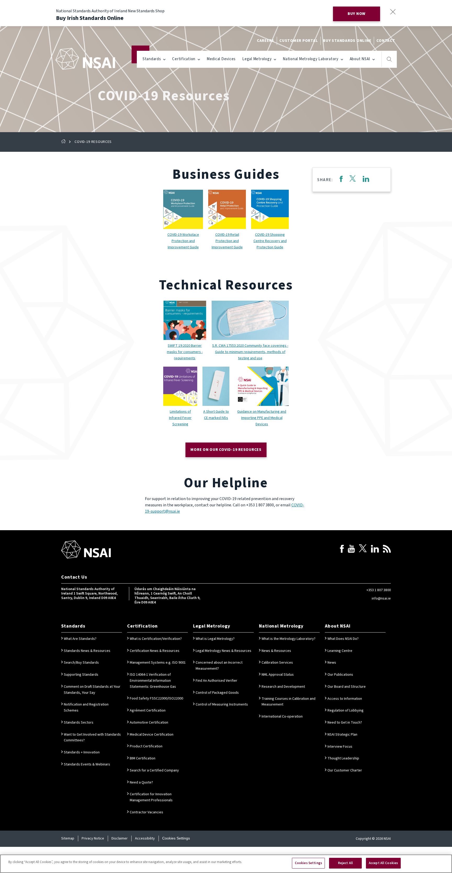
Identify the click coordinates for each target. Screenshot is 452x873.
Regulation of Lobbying (345, 710)
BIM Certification (142, 758)
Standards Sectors (78, 722)
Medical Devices (221, 59)
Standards (152, 59)
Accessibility (145, 838)
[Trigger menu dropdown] (164, 59)
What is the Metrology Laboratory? (288, 638)
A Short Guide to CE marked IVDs (216, 415)
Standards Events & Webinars (87, 764)
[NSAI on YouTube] (351, 549)
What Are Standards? (80, 638)
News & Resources (276, 650)
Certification (183, 59)
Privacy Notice (93, 838)
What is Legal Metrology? (215, 638)
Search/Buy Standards (81, 662)
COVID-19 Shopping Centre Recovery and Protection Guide (270, 241)
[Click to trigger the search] (389, 59)
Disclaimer (119, 838)
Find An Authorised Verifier (216, 680)
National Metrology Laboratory (310, 59)
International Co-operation (282, 716)
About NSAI (360, 59)
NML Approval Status (278, 674)
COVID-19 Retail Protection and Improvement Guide (227, 241)
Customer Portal (298, 40)
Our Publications (340, 674)
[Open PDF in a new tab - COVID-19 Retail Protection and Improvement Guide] (227, 209)
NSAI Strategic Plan (342, 734)
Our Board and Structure (346, 686)
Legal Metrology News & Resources (223, 650)
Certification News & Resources (154, 650)
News (331, 662)
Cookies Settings (176, 838)
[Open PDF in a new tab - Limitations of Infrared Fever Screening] (180, 386)
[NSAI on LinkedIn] (375, 549)
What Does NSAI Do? (343, 638)
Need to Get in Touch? (344, 722)
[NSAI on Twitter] (363, 549)
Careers (265, 40)
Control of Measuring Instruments (222, 704)
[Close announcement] (392, 11)
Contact (385, 40)
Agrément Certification (148, 710)
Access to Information (344, 698)
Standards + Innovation (82, 752)
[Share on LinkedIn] (366, 179)
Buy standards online (347, 40)
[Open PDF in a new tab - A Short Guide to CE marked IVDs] (216, 386)
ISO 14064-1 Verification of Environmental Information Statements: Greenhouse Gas (153, 680)
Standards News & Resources (87, 650)
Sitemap (67, 838)
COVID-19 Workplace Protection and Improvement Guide (183, 241)
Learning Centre (339, 650)
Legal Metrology (257, 59)
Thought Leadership (343, 758)
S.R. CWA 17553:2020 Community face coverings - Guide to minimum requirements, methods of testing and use (250, 352)
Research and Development (283, 686)
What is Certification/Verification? (156, 638)
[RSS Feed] (387, 549)
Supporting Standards (81, 674)
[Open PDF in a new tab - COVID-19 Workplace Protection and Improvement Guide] (183, 209)
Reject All (345, 863)
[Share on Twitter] (352, 179)
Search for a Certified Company (154, 770)
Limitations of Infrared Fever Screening (180, 418)
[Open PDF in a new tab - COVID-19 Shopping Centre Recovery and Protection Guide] (269, 209)
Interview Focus (339, 746)
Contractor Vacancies (146, 812)
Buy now (356, 13)
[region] (226, 863)
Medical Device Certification (151, 734)
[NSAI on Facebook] (342, 549)
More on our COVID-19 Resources (226, 449)
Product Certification (146, 746)
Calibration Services (277, 662)
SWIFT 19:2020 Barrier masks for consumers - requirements (185, 352)
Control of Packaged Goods (217, 692)
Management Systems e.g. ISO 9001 (158, 662)
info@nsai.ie (381, 598)
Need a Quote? (141, 782)
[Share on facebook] (341, 179)
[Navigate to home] (85, 59)
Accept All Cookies (383, 863)
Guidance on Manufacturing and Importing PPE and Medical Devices (261, 418)
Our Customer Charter (344, 770)
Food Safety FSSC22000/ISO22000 (156, 698)
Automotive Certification (149, 722)
